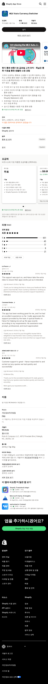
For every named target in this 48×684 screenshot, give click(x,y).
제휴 (26, 626)
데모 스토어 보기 (24, 35)
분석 (3, 147)
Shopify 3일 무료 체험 (24, 528)
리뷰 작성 (7, 257)
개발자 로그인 (7, 653)
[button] (24, 490)
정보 (26, 604)
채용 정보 (28, 608)
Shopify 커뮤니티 (9, 612)
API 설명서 (6, 608)
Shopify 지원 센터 (9, 604)
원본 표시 (28, 110)
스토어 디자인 (7, 575)
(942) (25, 23)
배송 (26, 583)
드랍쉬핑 (28, 557)
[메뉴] (45, 4)
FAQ (3, 416)
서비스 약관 (6, 659)
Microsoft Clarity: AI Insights (20, 496)
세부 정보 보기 (7, 477)
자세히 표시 (7, 294)
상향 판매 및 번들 (31, 570)
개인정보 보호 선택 (9, 677)
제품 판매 (5, 566)
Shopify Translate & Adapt (19, 488)
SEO (26, 579)
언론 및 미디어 (30, 617)
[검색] (40, 4)
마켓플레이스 (30, 561)
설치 (24, 29)
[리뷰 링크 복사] (10, 266)
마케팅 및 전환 (7, 579)
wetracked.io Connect (18, 504)
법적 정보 (28, 630)
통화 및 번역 (7, 139)
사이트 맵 (5, 671)
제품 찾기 (5, 561)
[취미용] (23, 206)
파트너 (27, 621)
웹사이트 (5, 433)
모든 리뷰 (19, 257)
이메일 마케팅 (30, 575)
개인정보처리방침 (9, 413)
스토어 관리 (6, 583)
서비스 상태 (29, 635)
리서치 (4, 617)
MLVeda (34, 23)
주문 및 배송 (7, 570)
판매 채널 (5, 557)
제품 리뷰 (28, 566)
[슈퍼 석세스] (24, 206)
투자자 (27, 612)
